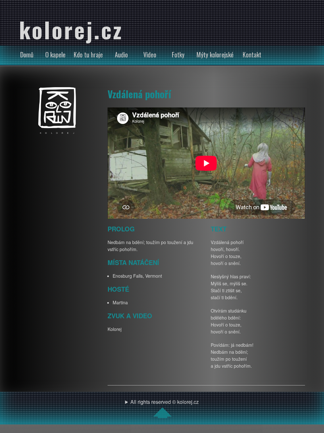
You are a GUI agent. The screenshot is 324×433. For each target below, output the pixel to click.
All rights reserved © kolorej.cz (164, 401)
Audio (121, 54)
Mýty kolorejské (215, 54)
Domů (27, 54)
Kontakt (252, 54)
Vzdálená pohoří (139, 94)
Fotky (178, 54)
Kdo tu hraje (88, 54)
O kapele (55, 54)
